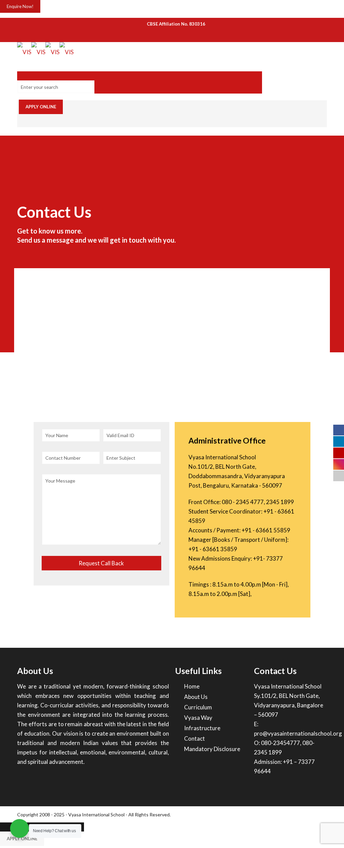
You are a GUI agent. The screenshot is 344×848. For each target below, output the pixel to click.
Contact (194, 738)
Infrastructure (202, 728)
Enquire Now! (20, 6)
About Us (196, 696)
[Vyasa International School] (45, 52)
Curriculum (198, 707)
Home (192, 686)
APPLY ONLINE (41, 106)
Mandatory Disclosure (212, 748)
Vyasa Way (198, 717)
